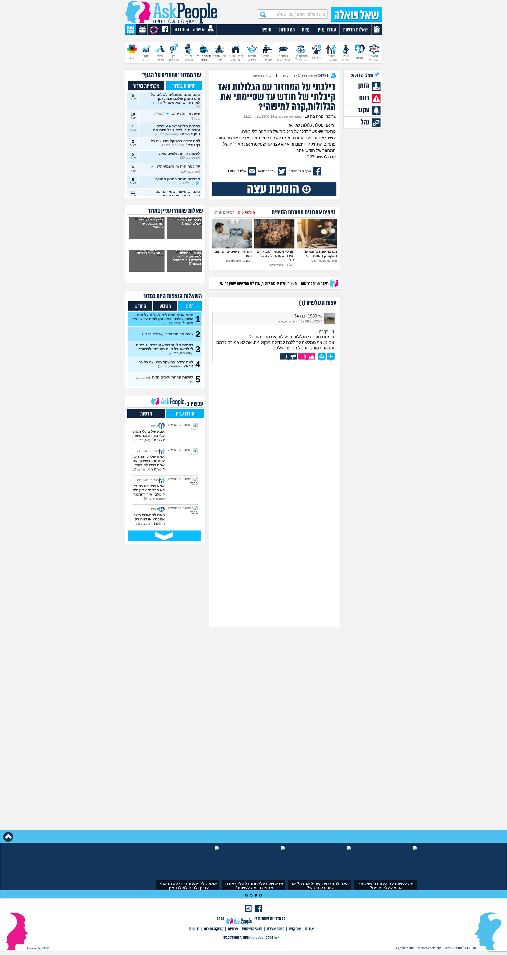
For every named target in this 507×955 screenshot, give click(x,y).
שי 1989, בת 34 (308, 316)
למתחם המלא (224, 212)
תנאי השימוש (252, 929)
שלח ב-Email (237, 171)
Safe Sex (257, 937)
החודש (140, 306)
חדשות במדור (184, 86)
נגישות (194, 929)
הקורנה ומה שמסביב (236, 937)
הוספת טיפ (246, 212)
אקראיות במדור (146, 86)
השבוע (165, 306)
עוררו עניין (185, 414)
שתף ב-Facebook (299, 171)
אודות (309, 929)
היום (190, 306)
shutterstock (426, 948)
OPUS (46, 948)
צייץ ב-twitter (266, 171)
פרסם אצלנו (275, 929)
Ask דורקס (272, 937)
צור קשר (295, 929)
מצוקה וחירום (213, 929)
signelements (404, 948)
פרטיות (233, 929)
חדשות (146, 414)
